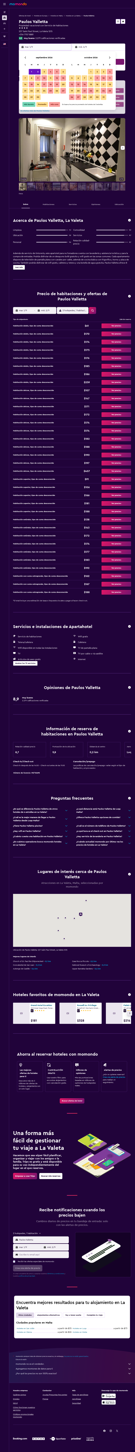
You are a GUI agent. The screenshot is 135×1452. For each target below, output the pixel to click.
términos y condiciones (55, 1273)
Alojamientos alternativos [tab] (48, 1315)
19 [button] (57, 84)
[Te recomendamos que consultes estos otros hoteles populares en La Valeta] (129, 995)
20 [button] (63, 84)
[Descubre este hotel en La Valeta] (129, 220)
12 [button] (57, 78)
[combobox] (43, 1240)
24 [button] (44, 91)
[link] (72, 1101)
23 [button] (38, 91)
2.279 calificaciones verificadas (50, 38)
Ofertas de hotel (25, 16)
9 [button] (37, 78)
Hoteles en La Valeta (73, 16)
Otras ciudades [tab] (25, 1315)
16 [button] (38, 84)
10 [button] (44, 78)
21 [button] (25, 91)
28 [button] (25, 97)
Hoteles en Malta (56, 16)
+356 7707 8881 (26, 34)
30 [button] (38, 97)
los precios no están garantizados (76, 1356)
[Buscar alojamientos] (4, 17)
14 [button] (25, 84)
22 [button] (31, 91)
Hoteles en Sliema (24, 1332)
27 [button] (63, 91)
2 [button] (37, 72)
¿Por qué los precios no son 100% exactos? (36, 1373)
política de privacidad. (27, 1276)
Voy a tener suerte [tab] (73, 1315)
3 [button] (44, 72)
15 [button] (32, 84)
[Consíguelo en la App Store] (109, 1402)
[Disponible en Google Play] (109, 1396)
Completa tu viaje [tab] (95, 1315)
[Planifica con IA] (4, 28)
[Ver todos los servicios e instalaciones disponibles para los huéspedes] (129, 626)
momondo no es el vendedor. (30, 1364)
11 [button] (50, 78)
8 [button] (31, 78)
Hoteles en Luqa (79, 1328)
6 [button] (63, 72)
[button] (4, 4)
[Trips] (4, 36)
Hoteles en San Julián (25, 1328)
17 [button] (44, 84)
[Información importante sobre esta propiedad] (129, 731)
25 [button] (50, 91)
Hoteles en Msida (80, 1332)
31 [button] (104, 97)
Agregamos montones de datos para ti (34, 1369)
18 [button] (51, 84)
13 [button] (63, 78)
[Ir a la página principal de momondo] (18, 4)
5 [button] (56, 72)
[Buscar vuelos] (4, 12)
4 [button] (50, 72)
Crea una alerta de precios (114, 1077)
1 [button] (31, 72)
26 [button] (57, 91)
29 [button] (31, 97)
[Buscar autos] (4, 23)
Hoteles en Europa (40, 16)
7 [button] (25, 78)
